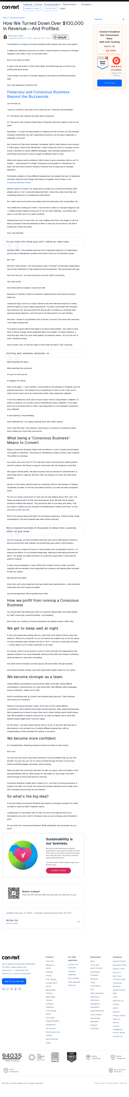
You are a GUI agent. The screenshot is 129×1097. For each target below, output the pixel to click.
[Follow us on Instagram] (19, 988)
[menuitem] (28, 4)
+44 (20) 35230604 (22, 973)
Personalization (52, 4)
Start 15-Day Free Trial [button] (14, 981)
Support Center (119, 961)
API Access (51, 1028)
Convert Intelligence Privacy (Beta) (119, 1029)
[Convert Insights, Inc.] (11, 7)
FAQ (92, 989)
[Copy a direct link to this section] (51, 97)
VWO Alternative (97, 993)
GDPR (115, 1008)
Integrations (51, 1024)
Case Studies (96, 1014)
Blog (5, 18)
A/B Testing (51, 979)
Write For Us (118, 1000)
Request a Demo (32, 8)
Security (116, 1012)
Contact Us (117, 1036)
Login (62, 8)
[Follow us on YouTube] (11, 988)
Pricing (38, 4)
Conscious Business (17, 18)
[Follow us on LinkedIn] (3, 988)
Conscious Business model (18, 182)
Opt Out (123, 1083)
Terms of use (99, 1083)
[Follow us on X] (7, 988)
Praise (48, 1043)
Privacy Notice (119, 1015)
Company (86, 4)
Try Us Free (109, 83)
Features (28, 4)
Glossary (94, 979)
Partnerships (69, 4)
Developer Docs (120, 965)
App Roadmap (52, 1039)
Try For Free (50, 8)
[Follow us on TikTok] (15, 988)
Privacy (116, 1004)
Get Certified (73, 978)
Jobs (115, 997)
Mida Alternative (97, 1011)
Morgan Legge (17, 36)
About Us (117, 972)
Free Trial (50, 961)
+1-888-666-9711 (20, 970)
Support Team (119, 968)
